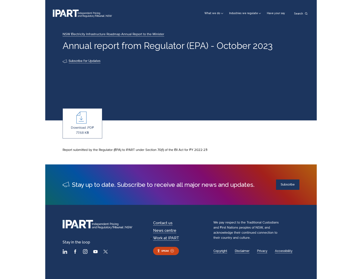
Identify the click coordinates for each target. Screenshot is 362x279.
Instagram (86, 252)
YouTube (96, 252)
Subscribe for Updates (84, 61)
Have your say (276, 13)
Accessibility (283, 251)
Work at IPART (166, 238)
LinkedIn (65, 252)
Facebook (75, 252)
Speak (165, 250)
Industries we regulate (243, 13)
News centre (164, 230)
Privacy (262, 251)
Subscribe (288, 184)
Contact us (163, 223)
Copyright (220, 251)
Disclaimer (242, 251)
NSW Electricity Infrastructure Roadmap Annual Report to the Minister (113, 34)
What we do (212, 13)
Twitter (106, 252)
